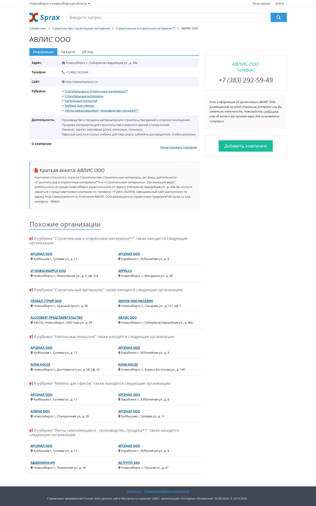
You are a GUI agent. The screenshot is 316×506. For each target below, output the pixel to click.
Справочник (37, 28)
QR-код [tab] (87, 52)
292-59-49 (245, 79)
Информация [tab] (43, 52)
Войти (280, 4)
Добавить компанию (245, 146)
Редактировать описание (178, 147)
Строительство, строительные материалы (81, 28)
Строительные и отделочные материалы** (145, 28)
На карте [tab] (68, 52)
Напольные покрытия (81, 101)
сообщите (270, 111)
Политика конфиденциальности (166, 491)
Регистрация (261, 4)
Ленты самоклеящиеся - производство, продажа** (101, 110)
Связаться (134, 491)
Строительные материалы (84, 96)
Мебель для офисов (79, 105)
